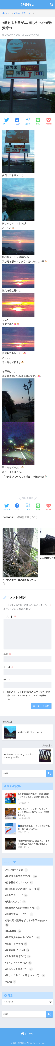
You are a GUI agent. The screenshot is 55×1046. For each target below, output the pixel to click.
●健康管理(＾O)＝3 (17, 950)
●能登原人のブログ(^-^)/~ (21, 876)
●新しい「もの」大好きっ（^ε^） (24, 975)
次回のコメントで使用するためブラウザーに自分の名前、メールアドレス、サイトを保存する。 (28, 695)
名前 (7, 654)
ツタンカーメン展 (16, 869)
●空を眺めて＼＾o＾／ (19, 882)
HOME (29, 1034)
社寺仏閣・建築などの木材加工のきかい (26, 922)
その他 (10, 981)
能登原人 (28, 4)
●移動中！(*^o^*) (16, 943)
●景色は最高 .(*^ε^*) (26, 517)
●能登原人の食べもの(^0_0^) (22, 937)
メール (8, 667)
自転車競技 (13, 931)
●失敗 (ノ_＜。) (15, 901)
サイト (7, 680)
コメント (10, 616)
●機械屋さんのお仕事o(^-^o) (22, 908)
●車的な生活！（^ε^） (19, 914)
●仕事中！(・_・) (16, 895)
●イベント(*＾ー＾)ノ (18, 962)
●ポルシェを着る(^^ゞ (18, 969)
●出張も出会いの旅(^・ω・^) (22, 889)
